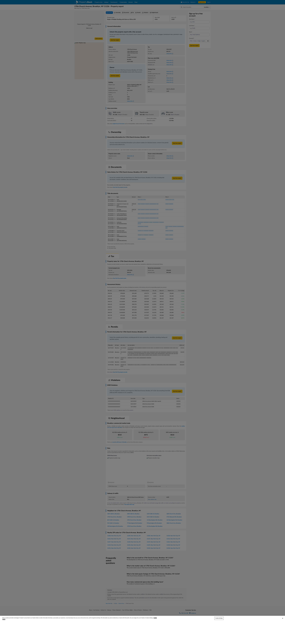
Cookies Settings (219, 618)
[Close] (282, 618)
